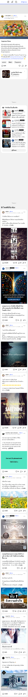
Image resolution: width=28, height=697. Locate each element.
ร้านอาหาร (18, 62)
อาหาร (4, 62)
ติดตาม (15, 15)
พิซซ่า (10, 62)
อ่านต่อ (11, 225)
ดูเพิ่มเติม (10, 448)
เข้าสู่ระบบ (24, 2)
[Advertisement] (14, 9)
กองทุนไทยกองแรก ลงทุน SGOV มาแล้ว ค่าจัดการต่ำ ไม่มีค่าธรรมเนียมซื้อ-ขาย (13, 556)
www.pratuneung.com (16, 57)
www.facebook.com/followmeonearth (12, 59)
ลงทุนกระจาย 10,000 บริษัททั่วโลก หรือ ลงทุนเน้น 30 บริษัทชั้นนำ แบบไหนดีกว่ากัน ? (12, 308)
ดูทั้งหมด (14, 150)
